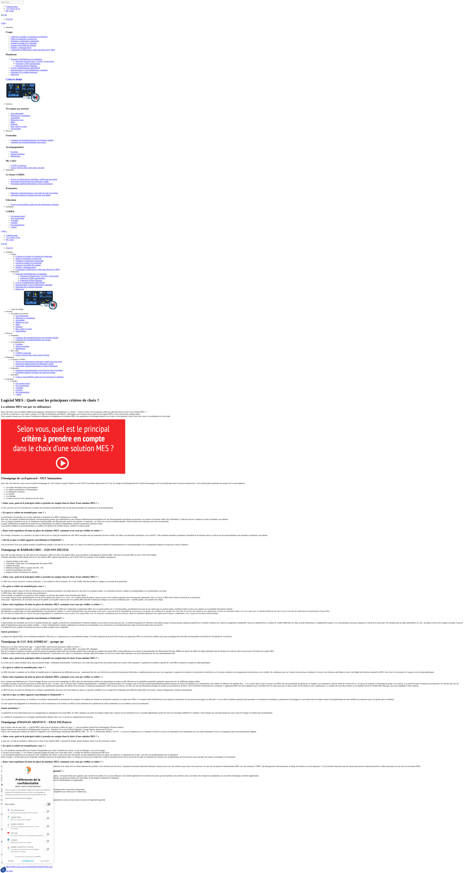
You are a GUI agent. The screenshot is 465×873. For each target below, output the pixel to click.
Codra (3, 23)
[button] (9, 27)
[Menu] (7, 231)
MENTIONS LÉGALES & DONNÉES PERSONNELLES (29, 867)
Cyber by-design (14, 79)
